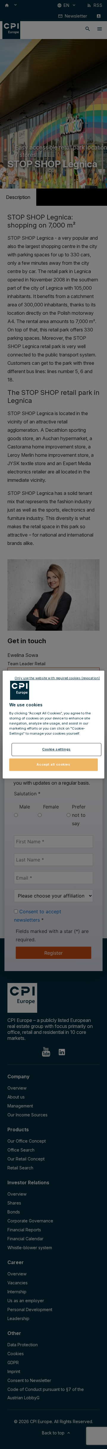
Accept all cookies (53, 764)
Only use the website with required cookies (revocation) (57, 678)
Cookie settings (56, 749)
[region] (53, 724)
